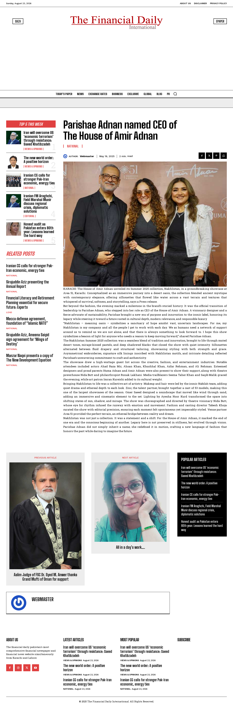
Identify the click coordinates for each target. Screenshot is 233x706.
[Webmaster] (66, 156)
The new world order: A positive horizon (39, 160)
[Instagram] (18, 667)
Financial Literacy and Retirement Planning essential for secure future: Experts (30, 302)
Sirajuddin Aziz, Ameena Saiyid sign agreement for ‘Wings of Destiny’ (27, 339)
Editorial (29, 216)
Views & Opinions (33, 149)
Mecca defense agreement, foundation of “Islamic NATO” (27, 321)
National (29, 188)
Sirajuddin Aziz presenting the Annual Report (27, 284)
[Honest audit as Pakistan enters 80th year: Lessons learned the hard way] (13, 229)
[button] (175, 94)
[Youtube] (35, 667)
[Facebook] (202, 155)
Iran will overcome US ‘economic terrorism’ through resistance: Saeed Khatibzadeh (39, 138)
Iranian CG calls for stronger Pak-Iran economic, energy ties (39, 179)
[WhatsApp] (223, 155)
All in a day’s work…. (130, 547)
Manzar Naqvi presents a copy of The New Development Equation (29, 357)
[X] (209, 155)
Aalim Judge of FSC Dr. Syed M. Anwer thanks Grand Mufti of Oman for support (45, 577)
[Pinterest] (216, 155)
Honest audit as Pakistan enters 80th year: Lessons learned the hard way (39, 230)
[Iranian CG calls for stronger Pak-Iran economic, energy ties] (13, 180)
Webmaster (87, 156)
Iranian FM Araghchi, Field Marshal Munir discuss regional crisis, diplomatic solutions (38, 203)
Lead (9, 312)
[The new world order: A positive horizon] (13, 162)
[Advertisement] (116, 60)
